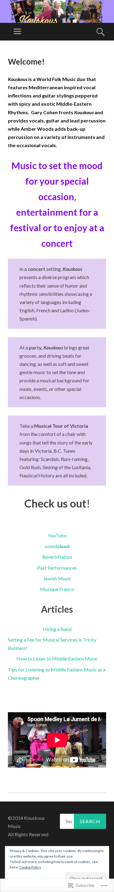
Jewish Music (57, 578)
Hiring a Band (57, 629)
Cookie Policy (30, 867)
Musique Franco (57, 589)
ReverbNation (57, 557)
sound (57, 546)
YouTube (57, 535)
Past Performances (57, 568)
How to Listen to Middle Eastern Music (57, 658)
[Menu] (17, 32)
